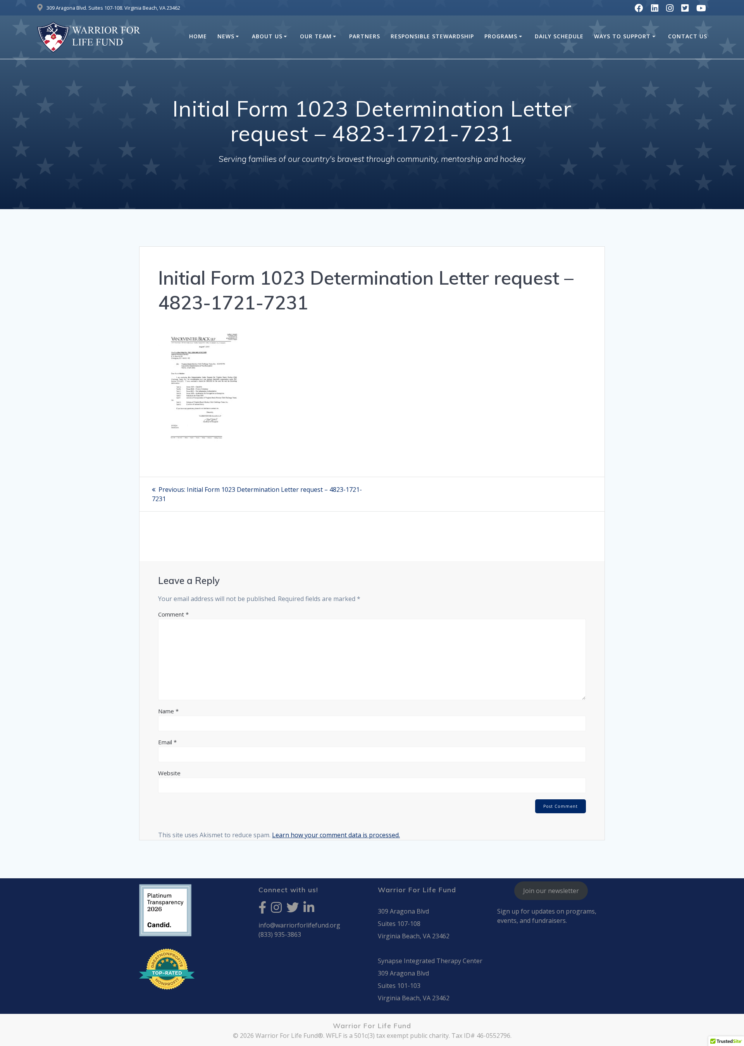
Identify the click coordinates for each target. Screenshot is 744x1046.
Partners (364, 36)
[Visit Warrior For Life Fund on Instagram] (276, 909)
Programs (500, 36)
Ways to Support (622, 36)
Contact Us (687, 36)
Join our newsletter (551, 890)
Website (169, 773)
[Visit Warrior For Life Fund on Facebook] (262, 909)
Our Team (316, 36)
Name (168, 711)
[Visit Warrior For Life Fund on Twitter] (292, 909)
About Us (267, 36)
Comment (173, 614)
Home (198, 36)
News (225, 36)
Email (167, 742)
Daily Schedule (559, 36)
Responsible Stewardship (432, 36)
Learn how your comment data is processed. (336, 835)
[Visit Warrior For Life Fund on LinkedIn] (308, 909)
